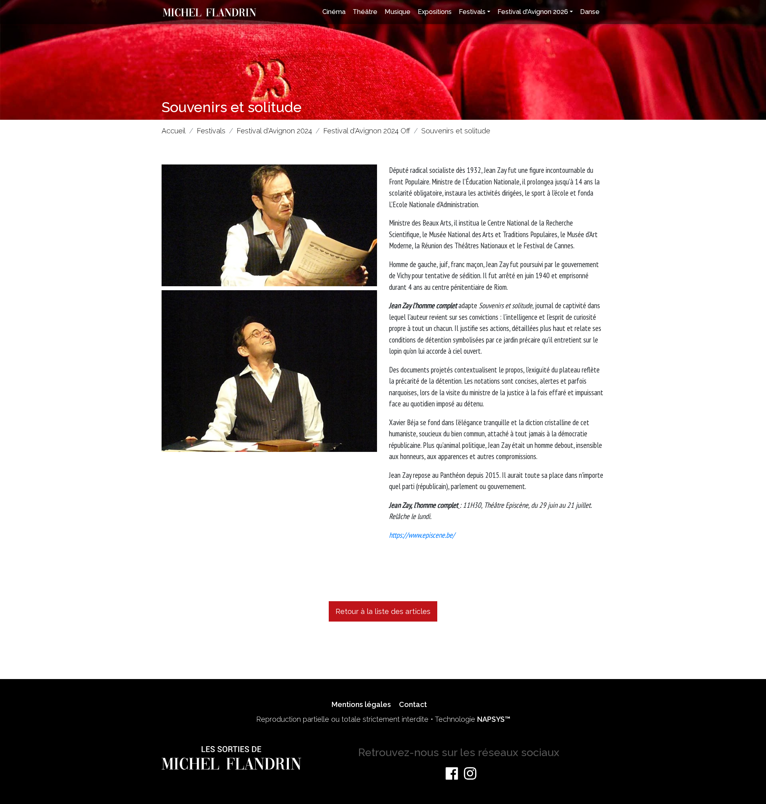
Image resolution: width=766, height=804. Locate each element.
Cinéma (333, 12)
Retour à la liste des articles (383, 611)
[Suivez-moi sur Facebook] (452, 773)
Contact (413, 704)
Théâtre (365, 12)
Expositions (435, 12)
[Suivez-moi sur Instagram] (470, 773)
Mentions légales (361, 704)
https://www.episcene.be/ (422, 535)
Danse (590, 12)
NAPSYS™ (493, 719)
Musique (398, 12)
